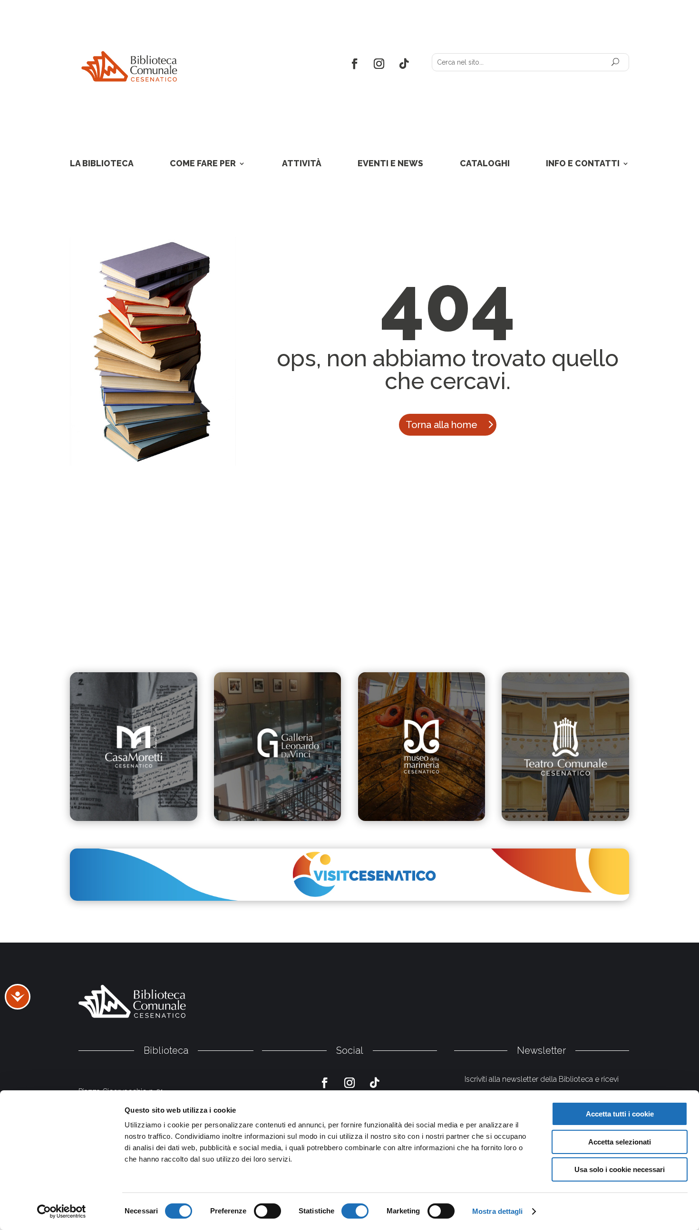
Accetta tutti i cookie (620, 1114)
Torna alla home (441, 424)
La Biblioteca (102, 164)
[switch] (267, 1211)
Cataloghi (485, 164)
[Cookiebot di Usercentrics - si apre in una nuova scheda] (61, 1211)
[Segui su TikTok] (404, 64)
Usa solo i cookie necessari (619, 1169)
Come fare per (203, 164)
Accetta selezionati (619, 1142)
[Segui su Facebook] (354, 64)
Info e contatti (583, 164)
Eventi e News (390, 164)
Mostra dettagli (497, 1211)
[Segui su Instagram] (379, 64)
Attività (301, 164)
